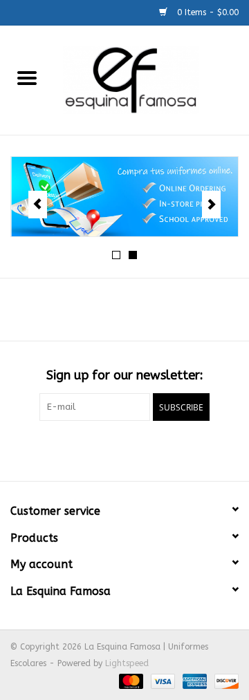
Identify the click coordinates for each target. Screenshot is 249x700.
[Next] (211, 204)
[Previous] (37, 204)
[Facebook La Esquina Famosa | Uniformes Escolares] (124, 449)
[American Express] (194, 680)
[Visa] (162, 680)
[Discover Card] (224, 680)
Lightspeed (127, 663)
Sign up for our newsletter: (124, 375)
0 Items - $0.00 (206, 12)
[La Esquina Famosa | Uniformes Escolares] (151, 79)
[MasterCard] (130, 680)
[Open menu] (27, 77)
